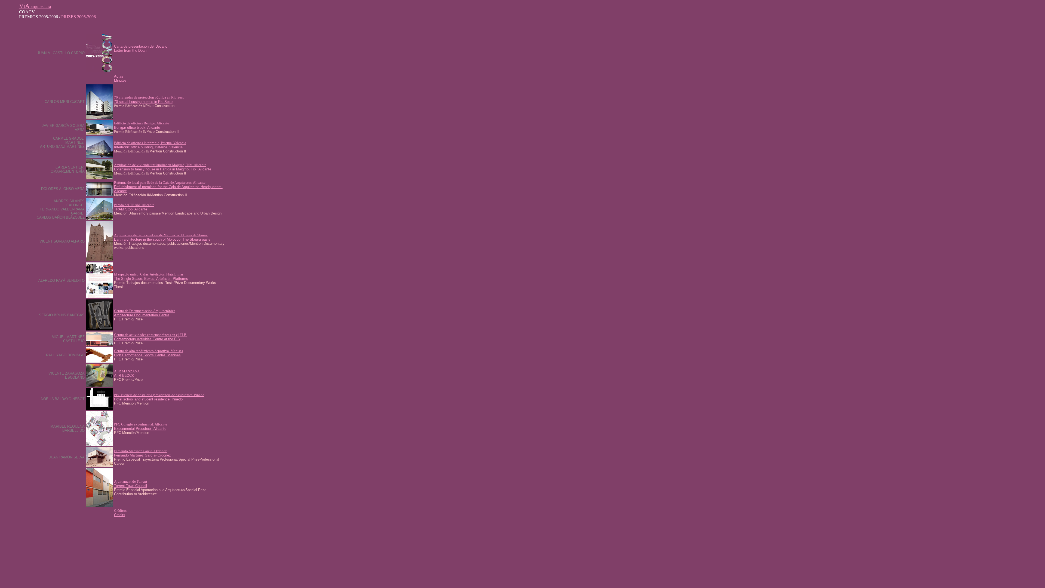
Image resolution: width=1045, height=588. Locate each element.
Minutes (120, 80)
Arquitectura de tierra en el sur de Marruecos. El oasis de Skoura (161, 235)
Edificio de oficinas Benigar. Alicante (141, 123)
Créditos (120, 511)
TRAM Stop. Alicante (130, 209)
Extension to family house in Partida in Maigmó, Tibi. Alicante (162, 169)
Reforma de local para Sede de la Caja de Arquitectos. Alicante (159, 182)
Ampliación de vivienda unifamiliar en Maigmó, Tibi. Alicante (160, 165)
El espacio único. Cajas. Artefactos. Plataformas (148, 274)
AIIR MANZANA (127, 371)
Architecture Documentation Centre (141, 315)
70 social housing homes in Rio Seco (143, 102)
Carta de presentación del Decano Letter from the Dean (140, 48)
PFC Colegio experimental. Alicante (140, 424)
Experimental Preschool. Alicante (140, 429)
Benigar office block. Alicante (137, 127)
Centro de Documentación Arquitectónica (144, 311)
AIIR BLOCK (124, 375)
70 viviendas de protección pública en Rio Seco (149, 97)
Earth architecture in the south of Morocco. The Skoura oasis (162, 239)
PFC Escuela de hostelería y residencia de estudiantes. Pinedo (159, 395)
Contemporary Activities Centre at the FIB (147, 339)
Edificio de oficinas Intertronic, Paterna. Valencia (150, 143)
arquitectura (35, 6)
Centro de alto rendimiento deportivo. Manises (148, 351)
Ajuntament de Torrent (130, 481)
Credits (119, 515)
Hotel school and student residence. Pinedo (148, 399)
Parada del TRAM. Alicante (134, 205)
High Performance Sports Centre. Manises (147, 355)
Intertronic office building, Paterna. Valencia (148, 147)
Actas (118, 76)
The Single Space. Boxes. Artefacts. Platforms (151, 279)
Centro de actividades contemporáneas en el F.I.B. (150, 335)
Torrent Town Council (130, 486)
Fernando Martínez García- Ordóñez (140, 451)
